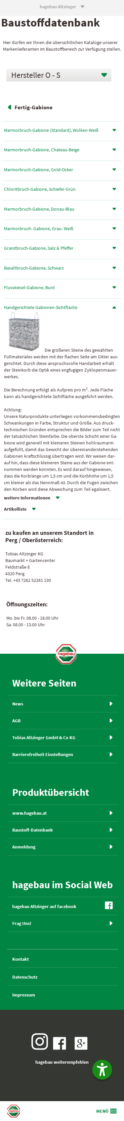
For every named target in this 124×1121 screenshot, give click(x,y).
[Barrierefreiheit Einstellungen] (102, 1070)
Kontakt (20, 959)
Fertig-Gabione (34, 107)
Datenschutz (24, 977)
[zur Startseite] (66, 654)
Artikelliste (15, 509)
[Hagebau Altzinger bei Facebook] (61, 1048)
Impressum (23, 995)
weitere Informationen (27, 498)
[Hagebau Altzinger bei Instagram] (41, 1048)
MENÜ (102, 1111)
